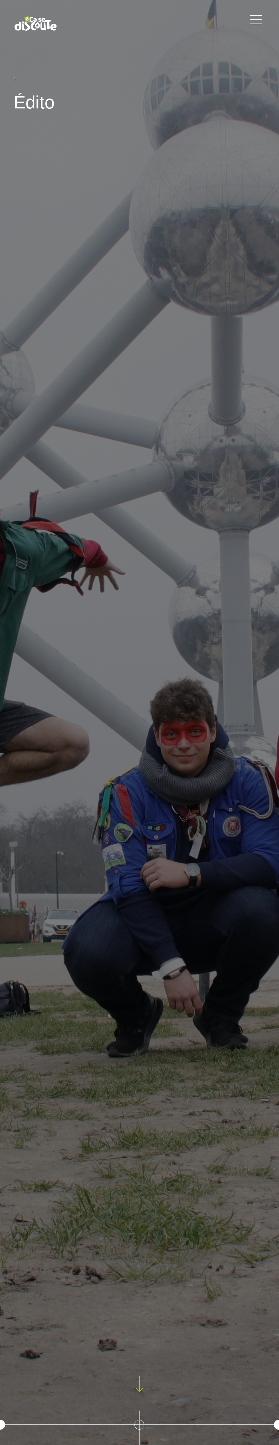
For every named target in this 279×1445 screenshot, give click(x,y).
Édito (34, 102)
